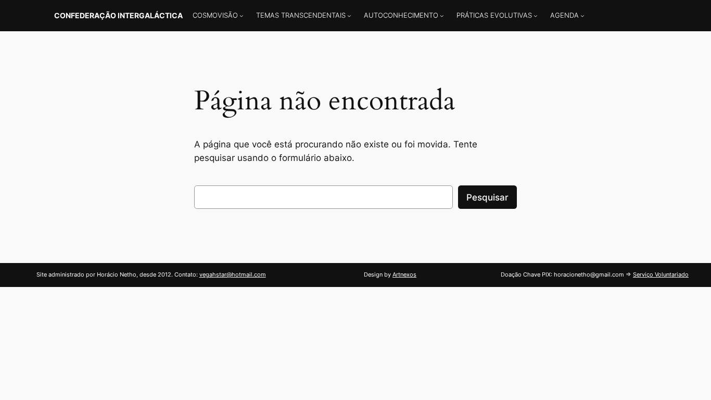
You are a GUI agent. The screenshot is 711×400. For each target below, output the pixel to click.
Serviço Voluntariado (661, 274)
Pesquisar (487, 197)
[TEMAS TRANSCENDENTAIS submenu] (349, 16)
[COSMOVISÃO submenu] (241, 16)
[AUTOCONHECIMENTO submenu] (442, 16)
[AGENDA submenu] (582, 16)
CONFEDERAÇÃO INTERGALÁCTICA (118, 15)
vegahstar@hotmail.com (232, 274)
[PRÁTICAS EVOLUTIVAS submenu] (536, 16)
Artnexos (404, 274)
